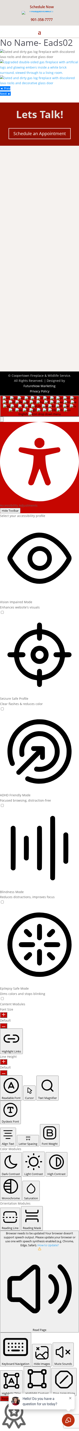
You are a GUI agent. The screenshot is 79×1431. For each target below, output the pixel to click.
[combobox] (39, 406)
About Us (13, 296)
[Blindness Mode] (2, 902)
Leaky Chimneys (19, 284)
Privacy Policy (39, 391)
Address (21, 214)
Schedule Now (42, 6)
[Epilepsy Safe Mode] (2, 999)
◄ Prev (5, 88)
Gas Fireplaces (17, 279)
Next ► (5, 93)
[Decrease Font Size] (3, 1025)
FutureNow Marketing (39, 386)
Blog (10, 302)
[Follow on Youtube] (39, 187)
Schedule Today (28, 338)
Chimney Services (20, 273)
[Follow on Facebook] (28, 187)
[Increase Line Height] (3, 1062)
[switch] (2, 612)
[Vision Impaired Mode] (2, 612)
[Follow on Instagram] (50, 187)
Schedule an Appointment (39, 133)
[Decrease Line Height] (3, 1072)
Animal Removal (19, 290)
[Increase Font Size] (3, 1015)
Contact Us (24, 352)
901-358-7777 (42, 19)
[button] (2, 419)
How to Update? (48, 1245)
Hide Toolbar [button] (10, 511)
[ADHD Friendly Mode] (2, 806)
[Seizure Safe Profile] (2, 709)
